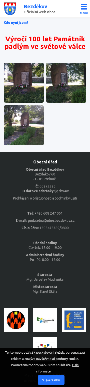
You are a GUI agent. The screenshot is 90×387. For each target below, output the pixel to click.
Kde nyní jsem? (16, 23)
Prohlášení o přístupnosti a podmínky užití (45, 198)
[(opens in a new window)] (16, 320)
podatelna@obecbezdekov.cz (51, 221)
